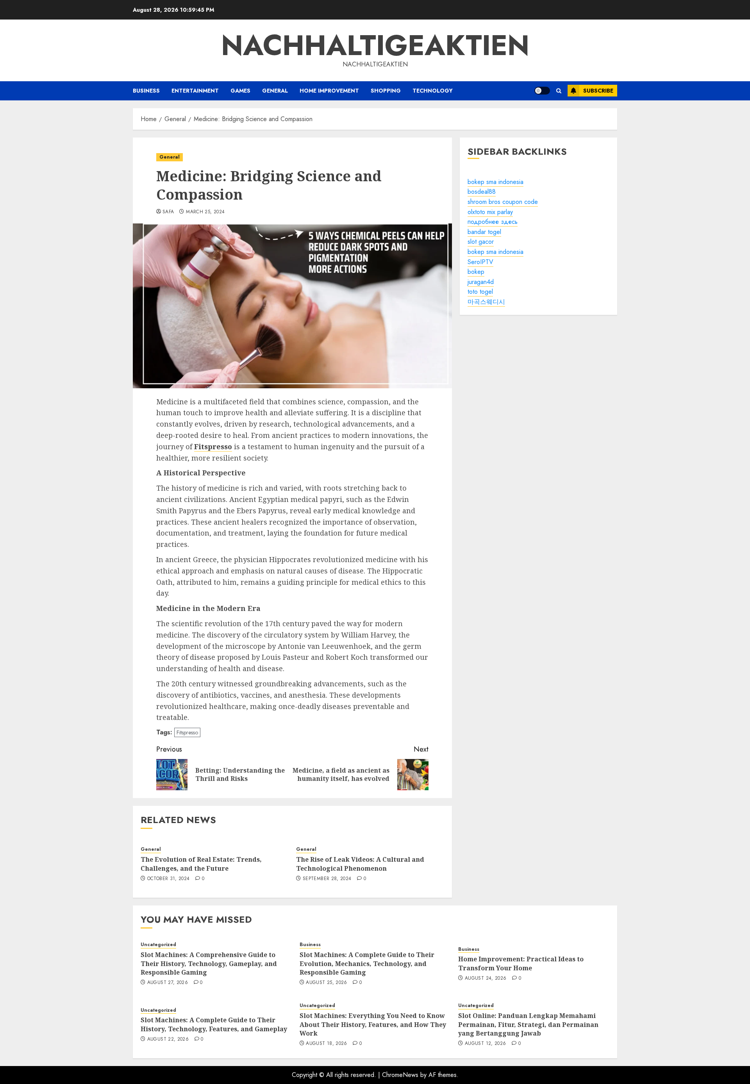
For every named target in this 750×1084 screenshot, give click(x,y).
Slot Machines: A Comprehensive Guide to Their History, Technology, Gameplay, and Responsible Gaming (209, 963)
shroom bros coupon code (503, 201)
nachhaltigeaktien (375, 45)
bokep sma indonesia (495, 181)
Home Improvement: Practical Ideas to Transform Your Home (521, 963)
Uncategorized (158, 944)
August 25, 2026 (326, 983)
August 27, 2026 (167, 983)
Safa (168, 212)
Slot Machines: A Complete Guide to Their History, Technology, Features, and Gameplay (214, 1024)
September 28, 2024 (327, 879)
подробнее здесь (493, 221)
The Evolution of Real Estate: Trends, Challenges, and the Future (201, 863)
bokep (476, 271)
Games (240, 91)
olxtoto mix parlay (490, 211)
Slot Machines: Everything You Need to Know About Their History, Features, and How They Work (373, 1024)
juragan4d (481, 281)
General (275, 91)
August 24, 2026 (485, 978)
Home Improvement (329, 91)
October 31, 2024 (168, 879)
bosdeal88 (482, 192)
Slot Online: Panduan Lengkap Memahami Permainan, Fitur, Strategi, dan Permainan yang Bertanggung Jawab (528, 1024)
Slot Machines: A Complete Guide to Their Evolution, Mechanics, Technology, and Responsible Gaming (367, 963)
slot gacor (481, 242)
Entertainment (195, 91)
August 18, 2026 (326, 1044)
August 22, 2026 (168, 1039)
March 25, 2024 (205, 212)
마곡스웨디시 (486, 301)
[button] (559, 90)
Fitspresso (187, 732)
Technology (432, 91)
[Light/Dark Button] (542, 91)
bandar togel (484, 231)
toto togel (480, 292)
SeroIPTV (480, 261)
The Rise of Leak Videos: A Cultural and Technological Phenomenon (360, 863)
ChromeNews (400, 1074)
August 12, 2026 (485, 1044)
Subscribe (598, 91)
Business (146, 91)
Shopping (386, 91)
